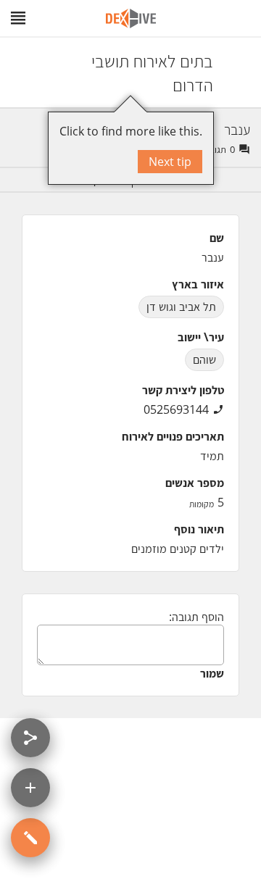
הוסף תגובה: (196, 617)
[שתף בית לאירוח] (30, 737)
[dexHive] (131, 18)
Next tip (170, 162)
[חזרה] (237, 72)
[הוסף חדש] (30, 787)
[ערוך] (30, 837)
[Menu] (18, 18)
